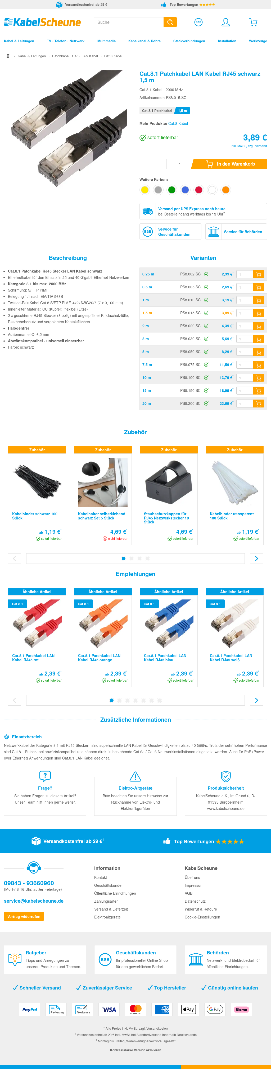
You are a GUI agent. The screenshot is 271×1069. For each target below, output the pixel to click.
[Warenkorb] (253, 22)
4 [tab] (147, 558)
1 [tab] (123, 558)
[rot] (198, 190)
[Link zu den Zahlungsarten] (135, 1011)
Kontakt (100, 877)
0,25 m (148, 273)
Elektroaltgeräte (107, 917)
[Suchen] (170, 22)
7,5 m (147, 364)
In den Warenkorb (235, 163)
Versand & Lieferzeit (111, 909)
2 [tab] (131, 558)
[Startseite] (9, 55)
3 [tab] (139, 558)
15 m (146, 390)
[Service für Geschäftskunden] (198, 22)
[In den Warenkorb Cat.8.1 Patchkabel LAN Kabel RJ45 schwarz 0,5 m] (258, 287)
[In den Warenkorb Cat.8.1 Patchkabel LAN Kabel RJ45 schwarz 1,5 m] (258, 313)
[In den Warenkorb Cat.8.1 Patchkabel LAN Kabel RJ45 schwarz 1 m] (258, 300)
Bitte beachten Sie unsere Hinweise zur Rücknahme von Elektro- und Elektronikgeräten (135, 802)
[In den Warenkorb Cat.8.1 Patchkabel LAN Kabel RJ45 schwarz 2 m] (258, 326)
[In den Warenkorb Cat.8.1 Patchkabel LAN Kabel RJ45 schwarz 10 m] (258, 378)
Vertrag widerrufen (23, 916)
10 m (146, 377)
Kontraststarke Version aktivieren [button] (135, 1050)
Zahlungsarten (106, 901)
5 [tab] (143, 700)
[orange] (225, 190)
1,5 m (147, 312)
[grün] (171, 190)
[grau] (158, 190)
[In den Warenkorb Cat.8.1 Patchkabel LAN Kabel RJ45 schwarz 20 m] (258, 403)
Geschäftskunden (109, 885)
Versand (261, 145)
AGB (188, 893)
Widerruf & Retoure (201, 909)
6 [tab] (151, 700)
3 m (145, 338)
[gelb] (144, 190)
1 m (145, 299)
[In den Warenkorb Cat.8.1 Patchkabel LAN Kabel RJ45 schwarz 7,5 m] (258, 365)
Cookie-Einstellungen (202, 917)
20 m (146, 403)
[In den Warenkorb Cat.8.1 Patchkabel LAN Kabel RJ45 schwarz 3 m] (258, 339)
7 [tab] (159, 700)
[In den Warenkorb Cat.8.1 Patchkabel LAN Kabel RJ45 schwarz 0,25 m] (258, 274)
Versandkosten (157, 1028)
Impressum (194, 885)
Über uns (192, 877)
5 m (145, 351)
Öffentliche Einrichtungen (115, 893)
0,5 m (147, 286)
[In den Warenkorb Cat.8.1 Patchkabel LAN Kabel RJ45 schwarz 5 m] (258, 352)
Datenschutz (195, 901)
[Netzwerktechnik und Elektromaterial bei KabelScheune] (42, 21)
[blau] (185, 190)
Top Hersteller (169, 987)
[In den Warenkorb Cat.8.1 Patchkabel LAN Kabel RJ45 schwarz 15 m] (258, 391)
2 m (145, 325)
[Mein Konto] (226, 22)
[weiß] (212, 190)
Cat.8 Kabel (178, 123)
